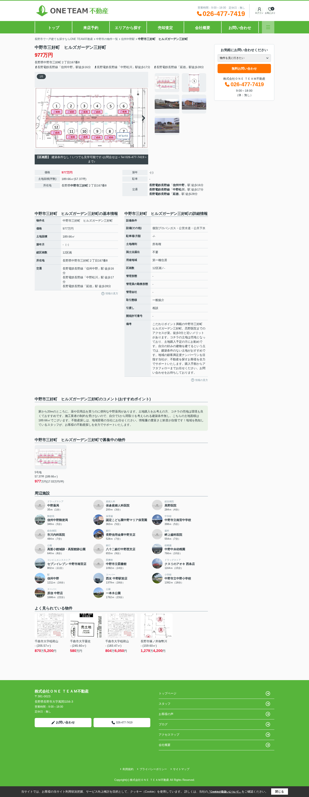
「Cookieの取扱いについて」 (225, 791)
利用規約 (128, 769)
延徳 (176, 194)
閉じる (279, 791)
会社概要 (202, 28)
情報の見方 (112, 293)
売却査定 (165, 28)
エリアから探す (128, 28)
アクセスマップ (169, 734)
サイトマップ (181, 769)
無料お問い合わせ (244, 68)
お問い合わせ (239, 28)
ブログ (163, 724)
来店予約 (90, 28)
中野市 (48, 62)
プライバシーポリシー (153, 769)
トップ (53, 28)
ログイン (259, 13)
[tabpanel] (180, 104)
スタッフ (164, 703)
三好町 (56, 62)
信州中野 (179, 185)
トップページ (167, 693)
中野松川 (179, 189)
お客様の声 (166, 714)
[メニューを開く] (268, 27)
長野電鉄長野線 (159, 185)
